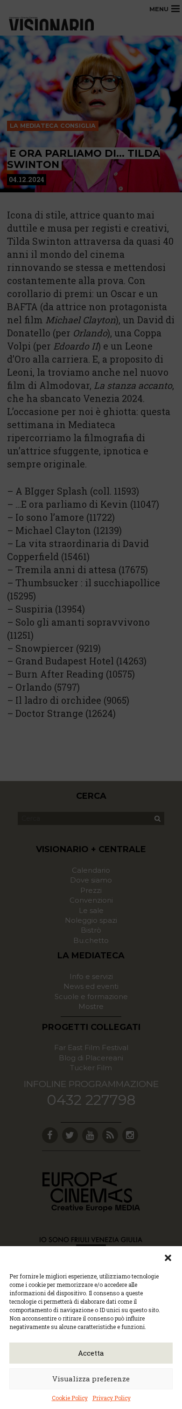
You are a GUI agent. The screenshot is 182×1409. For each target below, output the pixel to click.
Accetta (91, 1353)
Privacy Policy (111, 1398)
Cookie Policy (70, 1398)
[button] (168, 1258)
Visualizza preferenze (91, 1378)
